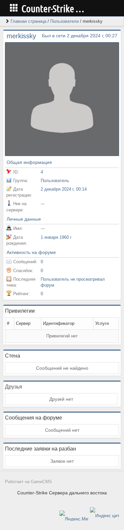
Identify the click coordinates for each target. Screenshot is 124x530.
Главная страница (28, 21)
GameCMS (41, 482)
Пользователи (64, 21)
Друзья (13, 387)
